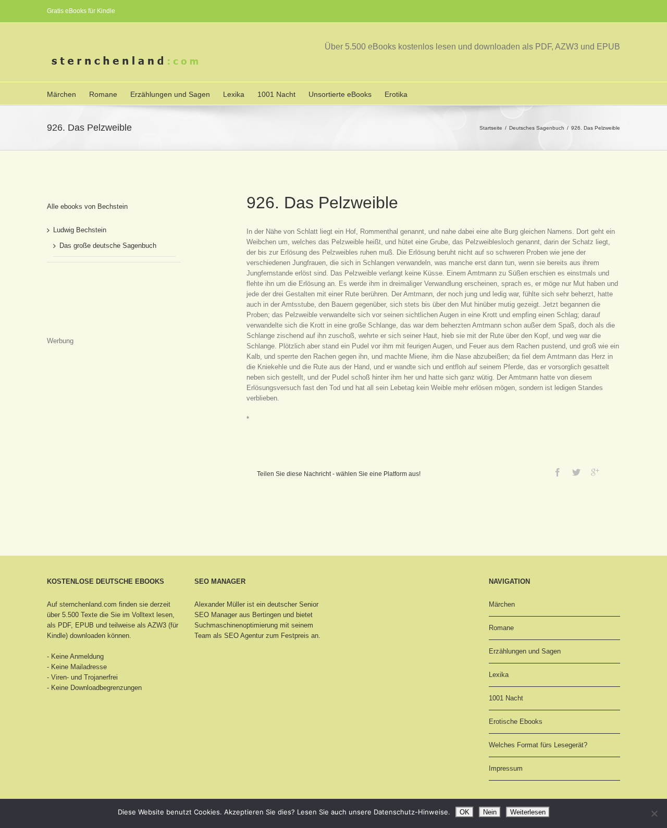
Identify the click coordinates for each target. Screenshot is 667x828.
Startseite (490, 128)
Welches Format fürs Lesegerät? (538, 745)
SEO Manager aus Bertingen (237, 615)
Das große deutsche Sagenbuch (107, 245)
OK (465, 812)
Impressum (506, 768)
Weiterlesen (528, 812)
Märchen (61, 94)
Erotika (396, 94)
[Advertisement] (99, 309)
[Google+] (595, 472)
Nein (490, 812)
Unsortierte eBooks (340, 94)
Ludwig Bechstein (79, 230)
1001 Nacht (276, 94)
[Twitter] (576, 472)
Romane (103, 94)
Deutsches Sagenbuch (536, 128)
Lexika (233, 94)
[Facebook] (557, 472)
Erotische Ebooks (515, 721)
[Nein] (654, 813)
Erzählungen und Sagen (170, 94)
